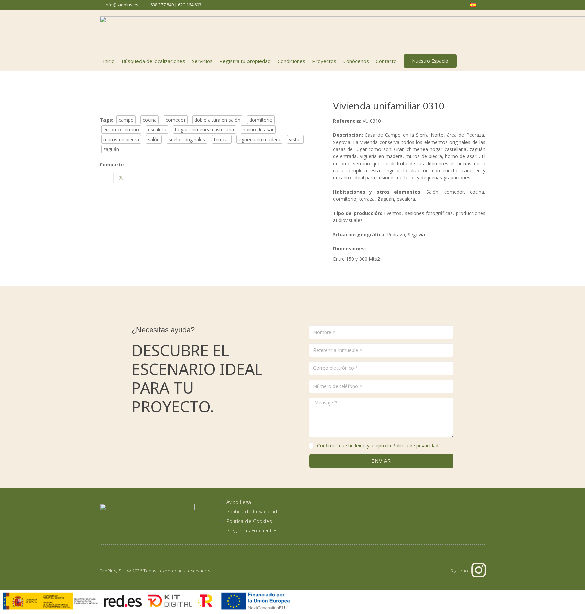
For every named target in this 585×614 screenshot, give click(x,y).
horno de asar (258, 129)
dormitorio (261, 120)
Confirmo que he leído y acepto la (378, 445)
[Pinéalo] (149, 178)
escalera (157, 129)
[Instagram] (478, 570)
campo (126, 120)
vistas (295, 139)
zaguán (111, 149)
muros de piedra (121, 139)
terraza (222, 139)
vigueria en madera (259, 139)
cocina (150, 120)
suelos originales (187, 139)
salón (154, 139)
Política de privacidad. (415, 445)
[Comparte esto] (107, 178)
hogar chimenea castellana (204, 129)
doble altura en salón (217, 120)
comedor (176, 120)
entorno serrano (121, 129)
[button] (482, 60)
